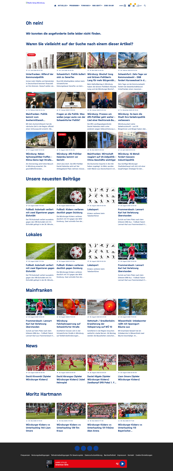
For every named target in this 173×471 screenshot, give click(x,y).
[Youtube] (89, 448)
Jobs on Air (109, 6)
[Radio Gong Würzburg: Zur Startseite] (35, 6)
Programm (73, 6)
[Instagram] (83, 448)
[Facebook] (77, 448)
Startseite (55, 5)
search (145, 5)
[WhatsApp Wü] (95, 448)
